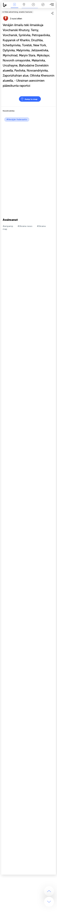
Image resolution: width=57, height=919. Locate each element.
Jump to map (30, 99)
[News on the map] (6, 5)
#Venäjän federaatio (17, 119)
